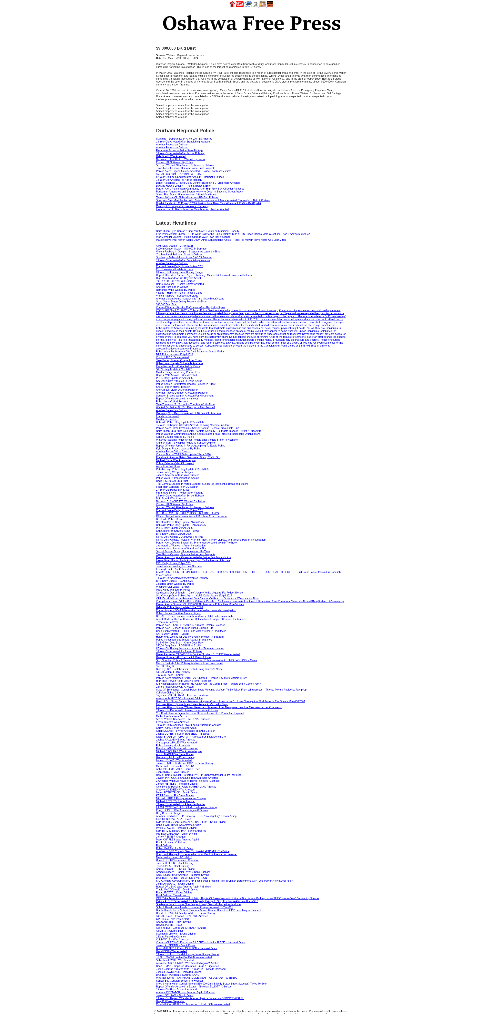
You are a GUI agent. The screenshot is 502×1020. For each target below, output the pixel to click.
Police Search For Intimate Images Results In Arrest (186, 383)
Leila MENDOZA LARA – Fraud (173, 819)
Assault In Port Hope (168, 466)
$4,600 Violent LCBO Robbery (173, 672)
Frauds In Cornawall (167, 416)
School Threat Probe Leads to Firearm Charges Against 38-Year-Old (194, 907)
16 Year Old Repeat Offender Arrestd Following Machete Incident (192, 425)
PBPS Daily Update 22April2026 (174, 378)
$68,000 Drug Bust (166, 304)
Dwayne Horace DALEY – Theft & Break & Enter (183, 185)
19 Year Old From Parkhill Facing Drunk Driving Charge (187, 954)
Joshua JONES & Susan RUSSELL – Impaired (182, 733)
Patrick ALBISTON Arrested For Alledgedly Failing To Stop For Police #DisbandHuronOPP (207, 901)
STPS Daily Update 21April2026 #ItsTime (179, 536)
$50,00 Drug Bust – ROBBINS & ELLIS (178, 173)
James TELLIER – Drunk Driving (174, 863)
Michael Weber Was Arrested (172, 716)
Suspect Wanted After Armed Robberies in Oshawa (185, 165)
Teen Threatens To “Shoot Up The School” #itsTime (185, 404)
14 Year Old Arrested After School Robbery (180, 153)
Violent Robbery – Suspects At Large (177, 295)
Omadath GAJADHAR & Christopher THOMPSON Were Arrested (193, 1004)
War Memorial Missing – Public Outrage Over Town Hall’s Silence (193, 236)
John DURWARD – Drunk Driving (175, 883)
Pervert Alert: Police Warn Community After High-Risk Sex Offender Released (200, 188)
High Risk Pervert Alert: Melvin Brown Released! (183, 680)
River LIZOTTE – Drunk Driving (174, 892)
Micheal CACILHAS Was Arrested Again (179, 751)
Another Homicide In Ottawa (172, 286)
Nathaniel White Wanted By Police (175, 289)
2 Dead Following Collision (171, 936)
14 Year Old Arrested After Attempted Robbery (182, 577)
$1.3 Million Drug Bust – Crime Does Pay (179, 642)
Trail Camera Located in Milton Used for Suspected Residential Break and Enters (202, 483)
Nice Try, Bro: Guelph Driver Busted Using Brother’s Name (189, 669)
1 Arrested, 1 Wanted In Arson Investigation (181, 545)
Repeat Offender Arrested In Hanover (177, 398)
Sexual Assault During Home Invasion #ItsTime (183, 551)
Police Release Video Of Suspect (175, 463)
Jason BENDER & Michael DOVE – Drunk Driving (184, 763)
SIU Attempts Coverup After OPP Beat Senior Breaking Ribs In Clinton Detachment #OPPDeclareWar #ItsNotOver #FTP (224, 880)
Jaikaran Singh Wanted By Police (175, 583)
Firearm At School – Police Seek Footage (179, 150)
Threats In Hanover (167, 622)
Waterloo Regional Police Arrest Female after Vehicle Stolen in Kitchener (197, 439)
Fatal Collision (164, 845)
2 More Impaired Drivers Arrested (175, 686)
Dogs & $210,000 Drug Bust (172, 480)
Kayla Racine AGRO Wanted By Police (178, 366)
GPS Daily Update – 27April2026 (174, 245)
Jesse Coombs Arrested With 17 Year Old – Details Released (191, 968)
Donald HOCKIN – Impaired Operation (177, 860)
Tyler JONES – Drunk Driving (172, 866)
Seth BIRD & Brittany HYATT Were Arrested (181, 830)
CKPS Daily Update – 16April (172, 633)
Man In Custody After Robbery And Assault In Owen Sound (189, 663)
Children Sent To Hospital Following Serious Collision (186, 442)
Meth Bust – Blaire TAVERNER (174, 857)
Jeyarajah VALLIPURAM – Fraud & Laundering (182, 695)
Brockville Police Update (170, 519)
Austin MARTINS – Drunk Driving (175, 754)
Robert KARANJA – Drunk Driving (175, 848)
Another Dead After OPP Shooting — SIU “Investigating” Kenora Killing (196, 816)
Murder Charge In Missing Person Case (178, 372)
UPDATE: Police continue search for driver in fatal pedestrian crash (194, 616)
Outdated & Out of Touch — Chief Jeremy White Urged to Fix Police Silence (199, 592)
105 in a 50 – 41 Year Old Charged (175, 281)
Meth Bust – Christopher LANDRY (175, 766)
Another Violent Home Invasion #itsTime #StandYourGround (190, 298)
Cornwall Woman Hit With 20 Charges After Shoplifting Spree (190, 307)
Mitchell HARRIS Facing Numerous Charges (181, 798)
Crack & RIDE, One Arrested (172, 357)
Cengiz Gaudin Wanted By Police (175, 436)
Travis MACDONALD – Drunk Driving (177, 889)
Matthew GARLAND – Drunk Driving (176, 833)
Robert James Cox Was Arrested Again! (178, 613)
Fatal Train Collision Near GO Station (177, 486)
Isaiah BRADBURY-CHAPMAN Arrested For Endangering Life (191, 736)
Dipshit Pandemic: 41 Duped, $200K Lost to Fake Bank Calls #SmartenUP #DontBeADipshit (208, 203)
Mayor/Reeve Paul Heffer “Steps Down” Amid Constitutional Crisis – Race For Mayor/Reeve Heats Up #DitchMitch (221, 239)
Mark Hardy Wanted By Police (173, 589)
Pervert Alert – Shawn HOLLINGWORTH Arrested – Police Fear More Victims (200, 604)
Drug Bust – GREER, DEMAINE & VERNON (181, 877)
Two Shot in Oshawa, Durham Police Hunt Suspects (185, 168)
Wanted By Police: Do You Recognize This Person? (185, 407)
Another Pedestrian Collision (172, 144)
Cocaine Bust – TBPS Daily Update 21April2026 (183, 454)
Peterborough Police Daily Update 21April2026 (182, 469)
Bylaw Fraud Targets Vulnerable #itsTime (179, 363)
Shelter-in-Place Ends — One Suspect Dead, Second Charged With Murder (198, 904)
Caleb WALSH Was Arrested (172, 939)
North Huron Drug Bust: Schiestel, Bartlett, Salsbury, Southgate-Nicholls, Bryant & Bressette (208, 430)
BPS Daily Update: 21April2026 (174, 533)
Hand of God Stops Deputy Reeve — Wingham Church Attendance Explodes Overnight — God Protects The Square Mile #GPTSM (230, 701)
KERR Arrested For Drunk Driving (175, 795)
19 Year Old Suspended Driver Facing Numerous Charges (188, 724)
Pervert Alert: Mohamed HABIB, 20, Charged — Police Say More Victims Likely (201, 677)
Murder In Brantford (167, 419)
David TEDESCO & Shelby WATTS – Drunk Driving (185, 913)
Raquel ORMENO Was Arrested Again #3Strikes (183, 886)
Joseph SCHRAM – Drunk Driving (175, 995)
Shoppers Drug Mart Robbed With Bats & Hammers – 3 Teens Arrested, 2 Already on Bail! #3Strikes (213, 200)
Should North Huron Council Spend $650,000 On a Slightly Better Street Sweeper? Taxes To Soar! (211, 983)
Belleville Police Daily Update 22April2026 (180, 422)
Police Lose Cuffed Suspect (172, 401)
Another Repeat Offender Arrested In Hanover (182, 392)
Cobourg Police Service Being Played (177, 530)
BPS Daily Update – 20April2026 (174, 580)
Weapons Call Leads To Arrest (173, 586)
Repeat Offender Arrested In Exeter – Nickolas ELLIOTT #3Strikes (194, 986)
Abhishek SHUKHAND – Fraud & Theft (178, 769)
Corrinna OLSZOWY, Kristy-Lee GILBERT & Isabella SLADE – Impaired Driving (201, 942)
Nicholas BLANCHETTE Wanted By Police (180, 159)
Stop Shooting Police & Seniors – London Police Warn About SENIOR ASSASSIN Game (206, 660)
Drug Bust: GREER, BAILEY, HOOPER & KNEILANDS (187, 513)
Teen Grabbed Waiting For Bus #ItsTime (179, 566)
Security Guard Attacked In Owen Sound (179, 380)
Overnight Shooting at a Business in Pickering (182, 206)
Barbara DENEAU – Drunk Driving (175, 757)
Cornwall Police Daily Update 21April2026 (179, 510)
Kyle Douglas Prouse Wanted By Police (178, 448)
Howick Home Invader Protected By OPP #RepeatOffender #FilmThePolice (198, 774)
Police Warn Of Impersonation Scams (177, 477)
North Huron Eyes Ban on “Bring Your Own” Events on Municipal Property (197, 231)
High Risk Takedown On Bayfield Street (178, 278)
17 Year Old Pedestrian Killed (172, 489)
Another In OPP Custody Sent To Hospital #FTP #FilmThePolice (192, 851)
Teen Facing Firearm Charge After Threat (179, 360)
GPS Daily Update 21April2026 (173, 563)
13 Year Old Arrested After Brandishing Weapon (183, 141)
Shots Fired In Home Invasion (173, 386)
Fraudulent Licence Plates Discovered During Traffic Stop (188, 457)
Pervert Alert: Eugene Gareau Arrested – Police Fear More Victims (193, 171)
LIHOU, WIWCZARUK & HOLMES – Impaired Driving (186, 807)
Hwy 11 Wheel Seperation (170, 1001)
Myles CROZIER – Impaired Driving (176, 827)
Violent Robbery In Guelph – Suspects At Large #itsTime (188, 251)
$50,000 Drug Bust (166, 666)
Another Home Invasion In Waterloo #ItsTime (181, 548)
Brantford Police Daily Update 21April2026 (180, 522)
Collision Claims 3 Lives (169, 692)
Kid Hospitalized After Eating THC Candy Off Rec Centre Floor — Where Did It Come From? (208, 683)
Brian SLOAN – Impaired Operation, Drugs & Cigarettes (187, 966)
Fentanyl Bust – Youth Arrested (174, 569)
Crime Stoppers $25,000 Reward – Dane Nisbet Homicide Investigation (196, 610)
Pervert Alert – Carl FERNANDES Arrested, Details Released (190, 624)
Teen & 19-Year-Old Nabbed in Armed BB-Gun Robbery (187, 197)
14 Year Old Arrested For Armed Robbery (179, 179)
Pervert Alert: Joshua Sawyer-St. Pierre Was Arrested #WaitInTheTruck (196, 542)
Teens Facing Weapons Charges (174, 472)
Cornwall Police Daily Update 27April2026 (179, 266)
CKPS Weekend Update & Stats (174, 269)
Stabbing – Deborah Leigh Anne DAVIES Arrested (184, 138)
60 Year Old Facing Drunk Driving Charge (179, 272)
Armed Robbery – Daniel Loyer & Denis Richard (183, 871)
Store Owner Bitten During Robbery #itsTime (181, 301)
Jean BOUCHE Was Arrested (172, 771)
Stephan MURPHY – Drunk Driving (176, 933)
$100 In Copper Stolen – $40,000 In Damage (181, 248)
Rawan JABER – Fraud (169, 924)
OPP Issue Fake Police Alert (172, 918)
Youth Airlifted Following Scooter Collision (179, 254)
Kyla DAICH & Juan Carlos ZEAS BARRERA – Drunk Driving (191, 821)
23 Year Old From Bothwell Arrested (176, 989)
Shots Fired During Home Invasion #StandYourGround (186, 194)
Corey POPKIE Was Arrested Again (176, 727)
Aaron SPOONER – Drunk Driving (175, 869)
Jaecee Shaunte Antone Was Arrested (177, 475)
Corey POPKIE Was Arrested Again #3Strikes (182, 810)
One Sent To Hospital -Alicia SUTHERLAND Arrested (186, 786)
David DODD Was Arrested (171, 951)
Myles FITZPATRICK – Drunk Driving (177, 792)
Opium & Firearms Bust (169, 930)
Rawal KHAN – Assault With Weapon (177, 748)
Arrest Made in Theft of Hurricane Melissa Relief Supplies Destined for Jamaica (201, 619)
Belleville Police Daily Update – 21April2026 (181, 525)
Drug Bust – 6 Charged (169, 813)
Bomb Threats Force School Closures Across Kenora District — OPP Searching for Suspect (208, 910)
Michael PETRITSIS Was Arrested (175, 801)
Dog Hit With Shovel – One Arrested (176, 375)
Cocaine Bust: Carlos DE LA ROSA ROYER (181, 927)
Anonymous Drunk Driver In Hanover (177, 389)
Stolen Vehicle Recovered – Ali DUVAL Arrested (183, 719)
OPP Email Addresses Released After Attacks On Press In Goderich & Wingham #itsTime (207, 598)
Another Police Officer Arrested (173, 451)
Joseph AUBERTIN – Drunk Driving (176, 945)
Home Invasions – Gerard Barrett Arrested (180, 283)
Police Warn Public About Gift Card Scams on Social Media (190, 351)
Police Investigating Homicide (173, 745)
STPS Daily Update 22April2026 (174, 369)
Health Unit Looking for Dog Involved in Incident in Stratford (190, 636)
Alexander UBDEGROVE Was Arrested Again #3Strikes (187, 963)
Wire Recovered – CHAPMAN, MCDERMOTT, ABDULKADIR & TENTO (196, 977)
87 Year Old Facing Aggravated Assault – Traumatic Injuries (190, 176)
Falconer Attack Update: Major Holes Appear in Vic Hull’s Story (192, 704)
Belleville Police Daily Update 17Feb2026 (179, 607)
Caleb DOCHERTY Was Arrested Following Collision (185, 730)
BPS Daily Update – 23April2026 (174, 354)
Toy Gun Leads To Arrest (170, 674)
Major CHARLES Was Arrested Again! (177, 839)
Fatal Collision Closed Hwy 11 (173, 895)
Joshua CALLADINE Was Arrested (175, 739)
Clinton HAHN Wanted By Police (174, 162)
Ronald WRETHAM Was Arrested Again (178, 824)
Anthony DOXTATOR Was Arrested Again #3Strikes (185, 992)
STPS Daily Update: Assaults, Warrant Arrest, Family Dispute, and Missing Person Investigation (211, 539)
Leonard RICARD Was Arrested (174, 760)
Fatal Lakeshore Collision (170, 842)
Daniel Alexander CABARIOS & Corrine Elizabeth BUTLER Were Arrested (198, 182)
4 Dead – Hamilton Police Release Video (179, 292)
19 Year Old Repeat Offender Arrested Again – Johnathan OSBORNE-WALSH (200, 998)
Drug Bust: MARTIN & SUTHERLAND (177, 974)
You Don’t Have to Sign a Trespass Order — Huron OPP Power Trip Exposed (200, 713)
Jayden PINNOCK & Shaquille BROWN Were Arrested (187, 777)
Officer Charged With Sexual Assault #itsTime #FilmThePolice (191, 516)
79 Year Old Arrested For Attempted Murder (180, 804)
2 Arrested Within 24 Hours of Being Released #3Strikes (188, 780)
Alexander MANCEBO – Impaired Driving (179, 698)
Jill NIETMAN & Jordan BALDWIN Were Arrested (184, 957)
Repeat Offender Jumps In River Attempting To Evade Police (190, 445)
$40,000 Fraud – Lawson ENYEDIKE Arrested (182, 916)
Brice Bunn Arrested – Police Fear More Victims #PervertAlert (191, 630)
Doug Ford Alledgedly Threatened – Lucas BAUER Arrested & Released (196, 854)
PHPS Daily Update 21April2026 (174, 527)
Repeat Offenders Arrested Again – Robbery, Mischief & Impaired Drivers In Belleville (204, 275)
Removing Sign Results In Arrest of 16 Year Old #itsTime (188, 413)
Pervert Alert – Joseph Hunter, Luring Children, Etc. (185, 627)
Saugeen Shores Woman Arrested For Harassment (185, 395)
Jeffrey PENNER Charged (171, 836)
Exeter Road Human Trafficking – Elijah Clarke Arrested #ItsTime (193, 560)
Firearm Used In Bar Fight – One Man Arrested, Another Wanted (192, 209)
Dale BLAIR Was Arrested (171, 156)
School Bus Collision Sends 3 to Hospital (179, 980)
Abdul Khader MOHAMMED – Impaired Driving (182, 874)
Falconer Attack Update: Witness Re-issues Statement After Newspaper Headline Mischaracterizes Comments (219, 707)
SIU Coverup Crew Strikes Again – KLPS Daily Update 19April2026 (194, 595)
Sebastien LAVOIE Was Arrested (175, 960)
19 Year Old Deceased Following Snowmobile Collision (187, 710)
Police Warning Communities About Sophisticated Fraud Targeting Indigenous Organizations (208, 433)
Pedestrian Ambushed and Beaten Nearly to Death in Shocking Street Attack (199, 191)
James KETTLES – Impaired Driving (176, 783)
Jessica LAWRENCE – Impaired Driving (178, 971)
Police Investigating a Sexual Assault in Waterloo (184, 639)
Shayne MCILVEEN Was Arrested (175, 789)
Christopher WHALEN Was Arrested (176, 742)
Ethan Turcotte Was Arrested (172, 722)
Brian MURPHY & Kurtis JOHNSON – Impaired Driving (187, 948)
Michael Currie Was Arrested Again (176, 460)
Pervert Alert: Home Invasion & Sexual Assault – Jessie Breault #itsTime (197, 428)
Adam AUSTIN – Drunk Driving (173, 921)
